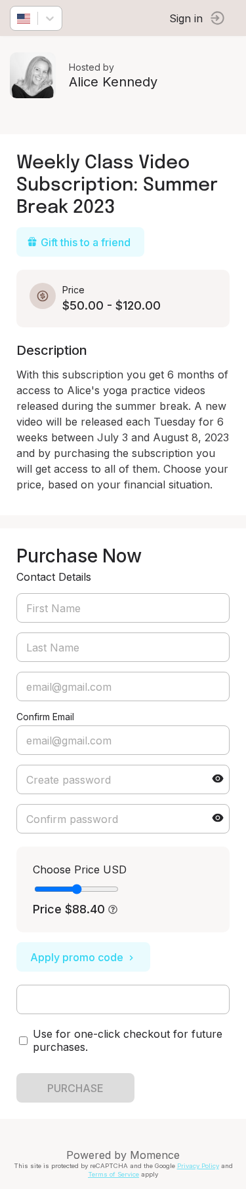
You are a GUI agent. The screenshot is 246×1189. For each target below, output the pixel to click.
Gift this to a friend (86, 242)
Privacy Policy (198, 1165)
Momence (155, 1155)
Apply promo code (76, 957)
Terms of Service (113, 1174)
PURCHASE (75, 1088)
